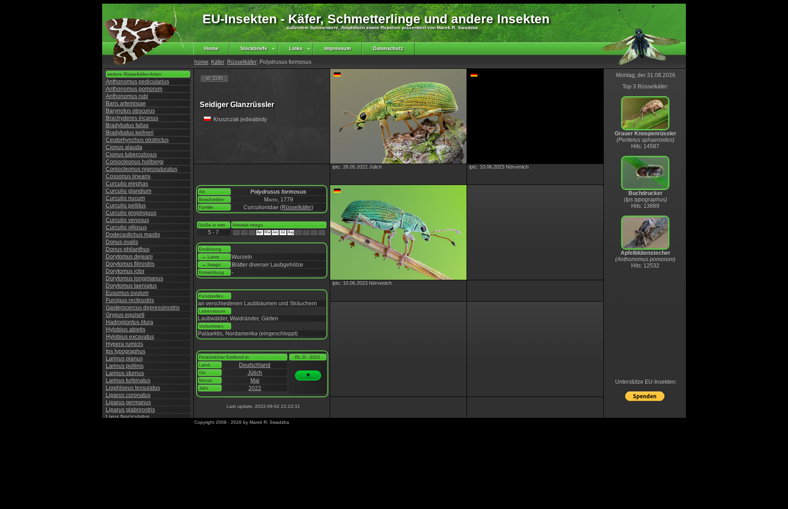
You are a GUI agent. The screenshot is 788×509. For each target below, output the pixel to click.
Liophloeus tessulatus (133, 388)
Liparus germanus (128, 402)
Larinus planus (124, 358)
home (201, 62)
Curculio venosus (127, 220)
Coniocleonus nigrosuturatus (141, 169)
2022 (255, 388)
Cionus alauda (124, 147)
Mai (254, 380)
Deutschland (254, 365)
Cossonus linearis (128, 176)
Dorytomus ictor (125, 271)
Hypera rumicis (124, 344)
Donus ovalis (122, 242)
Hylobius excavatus (130, 337)
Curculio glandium (128, 191)
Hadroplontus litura (129, 322)
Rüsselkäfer (242, 62)
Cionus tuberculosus (131, 154)
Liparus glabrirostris (130, 409)
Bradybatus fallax (127, 125)
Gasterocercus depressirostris (143, 307)
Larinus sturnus (125, 373)
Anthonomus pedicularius (137, 81)
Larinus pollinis (125, 366)
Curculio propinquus (131, 213)
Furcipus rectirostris (130, 300)
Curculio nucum (125, 198)
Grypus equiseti (125, 315)
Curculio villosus (126, 227)
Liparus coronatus (128, 395)
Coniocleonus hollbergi (135, 162)
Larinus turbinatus (128, 380)
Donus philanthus (128, 249)
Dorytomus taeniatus (131, 286)
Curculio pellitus (126, 205)
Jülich (255, 373)
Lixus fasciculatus (128, 417)
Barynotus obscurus (130, 111)
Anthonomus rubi (127, 96)
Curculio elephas (127, 183)
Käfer (217, 62)
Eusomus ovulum (127, 293)
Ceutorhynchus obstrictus (137, 140)
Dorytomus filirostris (130, 264)
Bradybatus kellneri (130, 132)
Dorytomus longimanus (134, 278)
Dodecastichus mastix (133, 234)
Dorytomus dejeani (129, 256)
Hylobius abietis (125, 329)
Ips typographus (125, 351)
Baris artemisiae (126, 103)
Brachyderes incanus (132, 118)
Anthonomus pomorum (134, 89)
